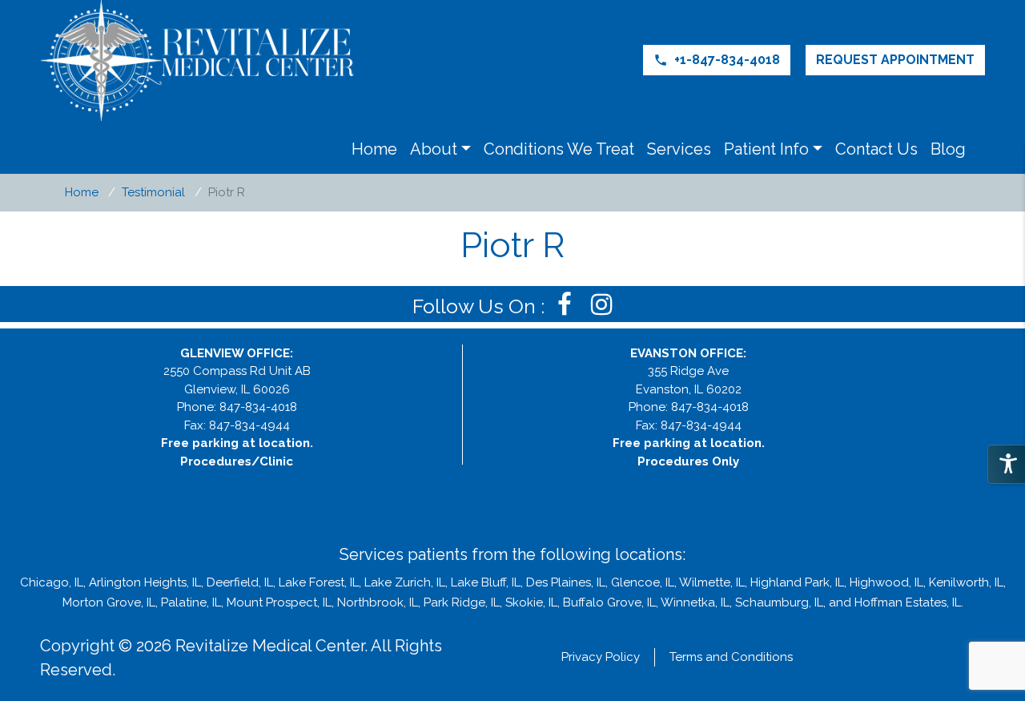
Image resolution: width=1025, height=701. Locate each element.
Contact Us (876, 149)
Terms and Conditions (731, 657)
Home (374, 149)
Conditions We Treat (559, 149)
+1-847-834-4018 (716, 59)
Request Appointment (895, 59)
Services (679, 149)
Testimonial (153, 192)
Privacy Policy (600, 657)
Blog (948, 149)
